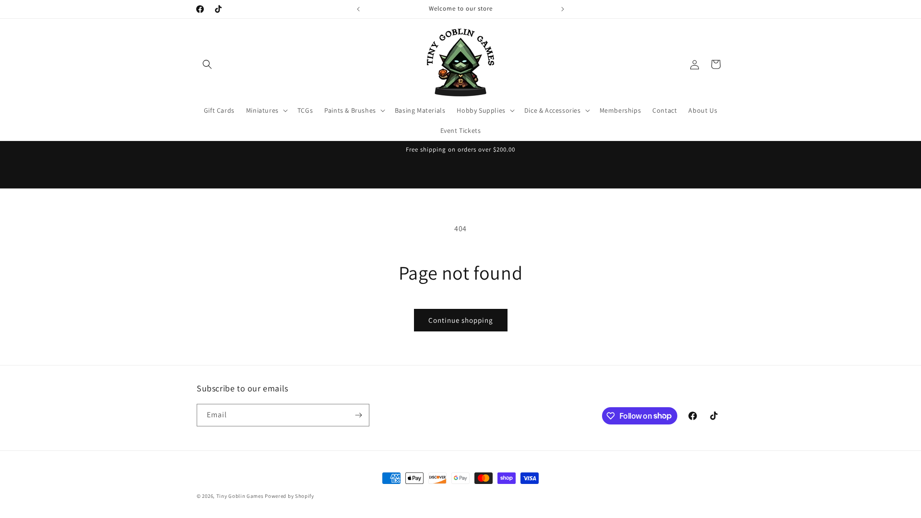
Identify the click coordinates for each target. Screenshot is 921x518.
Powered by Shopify (289, 496)
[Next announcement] (562, 9)
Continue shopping (460, 320)
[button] (207, 64)
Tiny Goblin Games (240, 496)
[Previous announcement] (358, 9)
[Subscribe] (358, 415)
